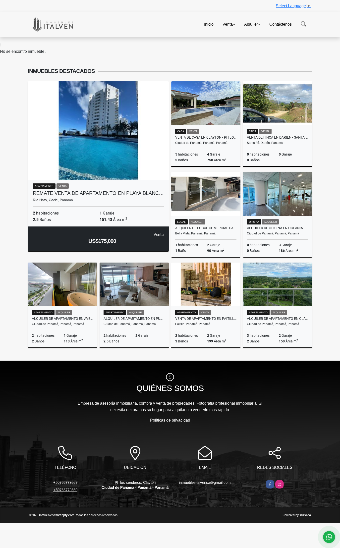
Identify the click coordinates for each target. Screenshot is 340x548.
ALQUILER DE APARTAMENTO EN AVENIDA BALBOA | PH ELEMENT (62, 319)
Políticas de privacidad (170, 420)
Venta (228, 24)
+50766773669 (65, 482)
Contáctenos (280, 24)
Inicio (209, 24)
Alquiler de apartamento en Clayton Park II (277, 319)
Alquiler (251, 24)
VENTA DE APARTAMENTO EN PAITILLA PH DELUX (205, 319)
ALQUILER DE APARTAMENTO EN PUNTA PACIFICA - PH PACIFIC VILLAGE (134, 319)
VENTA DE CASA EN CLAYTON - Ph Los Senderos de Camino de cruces (205, 137)
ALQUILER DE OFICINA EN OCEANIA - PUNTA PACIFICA (277, 228)
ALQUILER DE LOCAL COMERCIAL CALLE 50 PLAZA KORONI (205, 228)
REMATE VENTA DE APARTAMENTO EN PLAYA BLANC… (98, 193)
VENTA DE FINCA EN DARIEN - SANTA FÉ (277, 137)
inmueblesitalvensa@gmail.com (205, 482)
